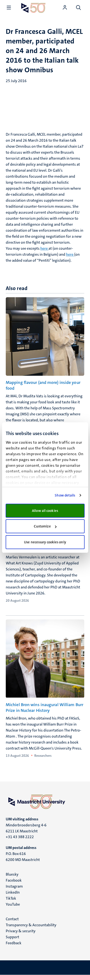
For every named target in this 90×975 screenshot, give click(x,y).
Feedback (13, 942)
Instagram (14, 886)
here (44, 248)
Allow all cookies (45, 510)
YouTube (13, 904)
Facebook (14, 880)
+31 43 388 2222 (20, 836)
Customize (42, 526)
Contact (12, 918)
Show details (65, 495)
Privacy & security (21, 930)
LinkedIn (13, 892)
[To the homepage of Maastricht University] (33, 7)
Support (12, 936)
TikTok (11, 898)
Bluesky (12, 874)
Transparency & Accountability (31, 924)
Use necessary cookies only (45, 542)
